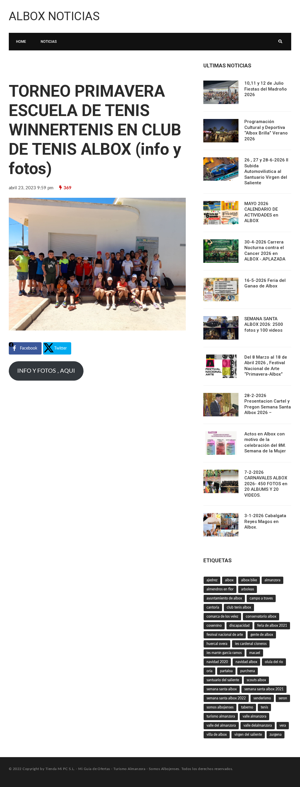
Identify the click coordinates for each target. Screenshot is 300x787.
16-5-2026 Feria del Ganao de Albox (265, 283)
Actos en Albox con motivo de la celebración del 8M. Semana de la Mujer (265, 442)
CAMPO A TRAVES (261, 598)
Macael (254, 653)
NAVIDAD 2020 (217, 662)
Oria (209, 671)
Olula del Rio (274, 662)
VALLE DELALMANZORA (257, 725)
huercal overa (217, 643)
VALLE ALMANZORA (254, 716)
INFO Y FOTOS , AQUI (46, 371)
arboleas (247, 589)
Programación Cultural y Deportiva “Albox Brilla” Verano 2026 (266, 130)
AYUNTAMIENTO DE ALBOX (224, 598)
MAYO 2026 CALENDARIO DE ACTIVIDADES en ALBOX (261, 212)
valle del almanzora (221, 725)
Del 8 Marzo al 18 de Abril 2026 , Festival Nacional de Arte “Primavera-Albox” (265, 366)
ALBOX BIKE (249, 580)
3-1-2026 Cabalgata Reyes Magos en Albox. (265, 521)
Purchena (247, 671)
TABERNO (247, 707)
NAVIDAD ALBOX (246, 662)
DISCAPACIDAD (239, 625)
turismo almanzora (221, 716)
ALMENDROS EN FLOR (220, 589)
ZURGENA (276, 734)
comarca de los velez (222, 616)
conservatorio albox (261, 616)
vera (282, 725)
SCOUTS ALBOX (256, 680)
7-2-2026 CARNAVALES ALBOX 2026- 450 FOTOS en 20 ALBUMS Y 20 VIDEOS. (265, 484)
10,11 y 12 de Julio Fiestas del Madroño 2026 (265, 89)
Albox (229, 580)
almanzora (272, 580)
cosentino (214, 625)
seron (283, 698)
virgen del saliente (248, 734)
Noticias (49, 42)
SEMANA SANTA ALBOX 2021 (264, 689)
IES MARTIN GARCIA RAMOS (224, 653)
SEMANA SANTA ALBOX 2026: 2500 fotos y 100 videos (263, 324)
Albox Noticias (54, 16)
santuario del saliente (223, 680)
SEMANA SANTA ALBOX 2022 (226, 698)
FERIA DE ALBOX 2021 (272, 625)
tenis (264, 707)
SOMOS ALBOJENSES (220, 707)
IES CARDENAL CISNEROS (251, 643)
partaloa (226, 671)
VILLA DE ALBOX (217, 734)
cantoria (213, 607)
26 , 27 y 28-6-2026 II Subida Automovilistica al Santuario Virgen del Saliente (266, 171)
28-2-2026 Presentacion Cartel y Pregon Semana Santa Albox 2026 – (267, 404)
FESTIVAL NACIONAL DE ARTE (225, 634)
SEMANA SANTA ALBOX (222, 689)
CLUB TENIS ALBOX (239, 607)
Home (21, 42)
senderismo (262, 698)
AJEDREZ (212, 580)
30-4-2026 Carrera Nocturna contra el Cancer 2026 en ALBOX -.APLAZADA (264, 250)
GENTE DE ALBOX (261, 634)
